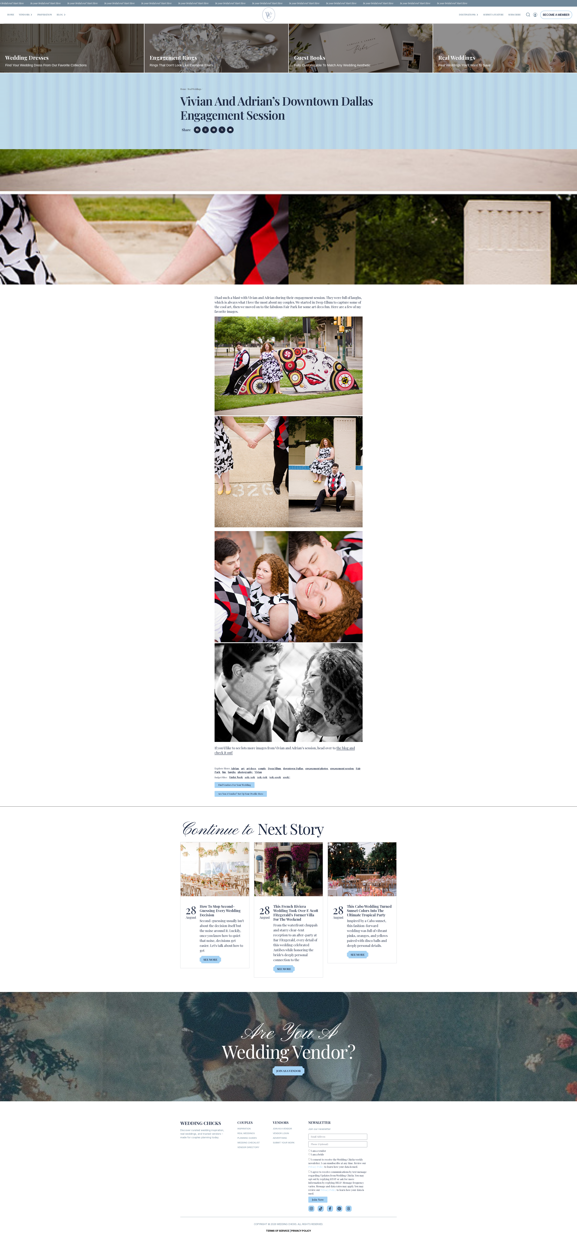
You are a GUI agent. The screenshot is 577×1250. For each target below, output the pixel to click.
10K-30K (250, 777)
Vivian (258, 772)
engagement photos (316, 768)
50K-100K (275, 777)
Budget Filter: (221, 777)
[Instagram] (311, 1209)
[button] (197, 129)
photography (245, 772)
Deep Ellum (274, 768)
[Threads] (349, 1209)
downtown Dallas (293, 768)
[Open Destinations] (477, 14)
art (242, 768)
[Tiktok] (321, 1209)
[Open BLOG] (65, 14)
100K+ (286, 777)
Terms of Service (277, 1230)
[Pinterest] (339, 1209)
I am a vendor (318, 1150)
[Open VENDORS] (31, 14)
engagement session (342, 768)
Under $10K (236, 777)
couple (262, 768)
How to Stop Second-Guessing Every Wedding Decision (220, 910)
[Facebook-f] (330, 1209)
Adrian (235, 768)
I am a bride (317, 1154)
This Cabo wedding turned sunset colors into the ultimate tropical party (369, 910)
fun (224, 772)
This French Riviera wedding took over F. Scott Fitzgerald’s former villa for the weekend (295, 913)
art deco (251, 768)
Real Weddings (194, 89)
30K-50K (262, 777)
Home (183, 89)
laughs (232, 772)
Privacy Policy (316, 1166)
